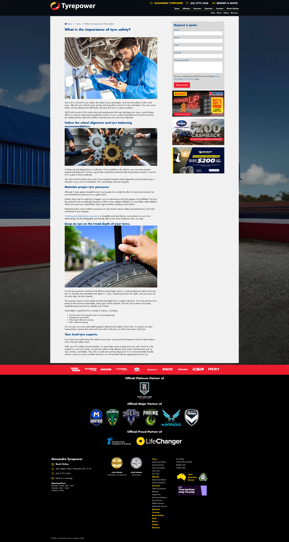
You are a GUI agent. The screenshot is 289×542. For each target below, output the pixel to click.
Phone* (177, 37)
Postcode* (178, 53)
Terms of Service (188, 79)
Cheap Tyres (180, 468)
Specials (208, 8)
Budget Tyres (181, 465)
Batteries (155, 491)
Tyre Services (157, 500)
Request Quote (182, 85)
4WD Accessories (159, 488)
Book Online (233, 8)
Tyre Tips (155, 474)
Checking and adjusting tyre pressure (81, 216)
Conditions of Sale (78, 538)
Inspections (156, 494)
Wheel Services (158, 503)
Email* (176, 45)
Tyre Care (156, 471)
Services (197, 8)
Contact (219, 8)
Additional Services (159, 506)
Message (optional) (181, 60)
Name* (177, 30)
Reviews (234, 13)
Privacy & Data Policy (64, 538)
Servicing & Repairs (159, 497)
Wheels (186, 8)
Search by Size (158, 465)
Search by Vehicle (159, 462)
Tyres (176, 8)
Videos (226, 13)
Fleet (213, 13)
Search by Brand (158, 468)
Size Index (180, 459)
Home (69, 24)
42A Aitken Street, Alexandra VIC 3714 (73, 468)
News (219, 13)
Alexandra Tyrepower (168, 3)
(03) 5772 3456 (199, 3)
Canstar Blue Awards (184, 462)
